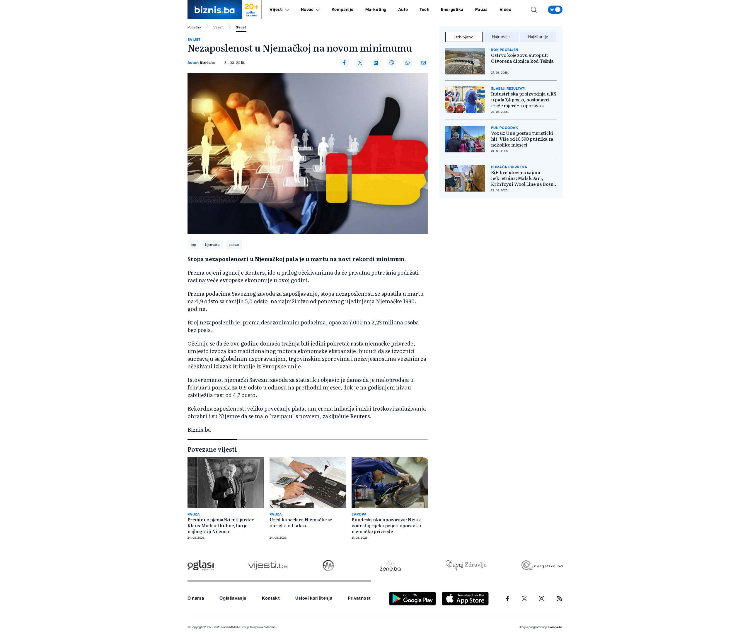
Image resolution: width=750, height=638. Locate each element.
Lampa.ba (555, 627)
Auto (403, 10)
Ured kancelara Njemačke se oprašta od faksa (301, 522)
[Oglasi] (201, 565)
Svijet (241, 27)
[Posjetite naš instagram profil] (541, 599)
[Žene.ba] (390, 565)
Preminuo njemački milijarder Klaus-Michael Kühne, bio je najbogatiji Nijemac (221, 525)
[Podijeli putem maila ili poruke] (423, 62)
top (193, 244)
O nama (196, 598)
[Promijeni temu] (555, 10)
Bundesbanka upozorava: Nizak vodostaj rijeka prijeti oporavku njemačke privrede (386, 525)
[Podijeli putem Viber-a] (391, 62)
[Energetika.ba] (541, 565)
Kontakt (271, 598)
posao (234, 244)
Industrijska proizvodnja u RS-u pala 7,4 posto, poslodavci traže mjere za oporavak (524, 99)
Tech (424, 10)
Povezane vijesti (212, 449)
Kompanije (343, 10)
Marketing (375, 10)
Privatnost (359, 598)
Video (506, 10)
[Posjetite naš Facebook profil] (507, 598)
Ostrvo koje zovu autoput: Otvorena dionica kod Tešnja (522, 58)
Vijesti (276, 10)
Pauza (481, 10)
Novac (307, 10)
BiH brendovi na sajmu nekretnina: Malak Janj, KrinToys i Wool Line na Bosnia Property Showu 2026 (524, 178)
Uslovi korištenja (313, 598)
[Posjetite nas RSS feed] (559, 599)
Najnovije (501, 36)
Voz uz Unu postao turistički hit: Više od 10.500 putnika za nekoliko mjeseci (522, 139)
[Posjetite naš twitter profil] (524, 598)
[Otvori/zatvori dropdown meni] (286, 10)
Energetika (452, 10)
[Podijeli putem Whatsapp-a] (407, 62)
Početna (194, 27)
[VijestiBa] (267, 565)
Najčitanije (538, 36)
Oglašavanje (232, 598)
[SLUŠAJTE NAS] (328, 565)
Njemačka (212, 244)
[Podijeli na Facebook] (344, 62)
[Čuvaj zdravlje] (466, 565)
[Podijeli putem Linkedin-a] (375, 62)
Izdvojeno (463, 37)
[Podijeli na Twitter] (360, 62)
